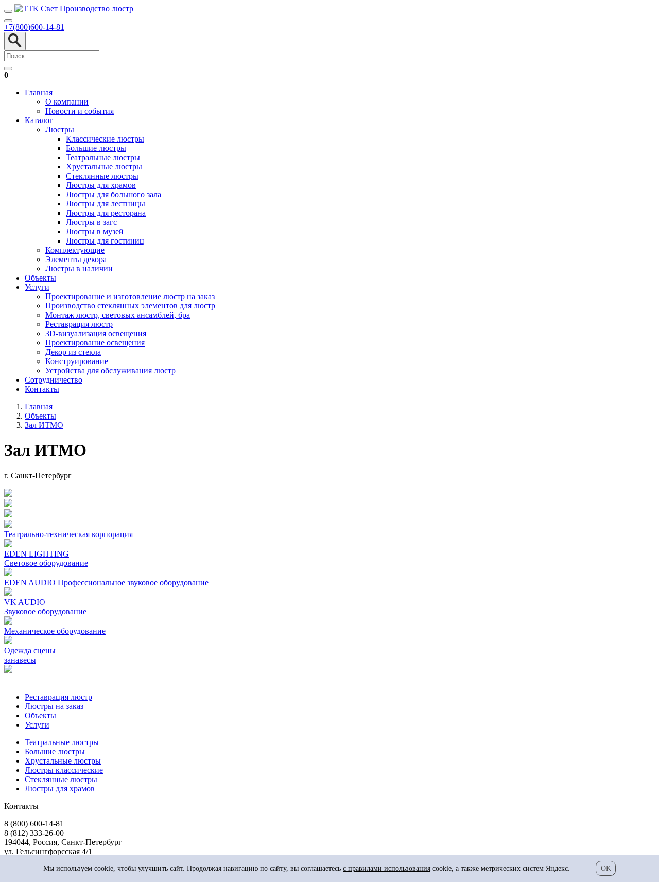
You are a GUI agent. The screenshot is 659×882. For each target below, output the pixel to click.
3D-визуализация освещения (95, 333)
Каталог (39, 120)
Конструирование (76, 361)
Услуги (37, 287)
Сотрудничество (53, 379)
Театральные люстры (103, 157)
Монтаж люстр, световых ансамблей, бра (117, 314)
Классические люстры (105, 138)
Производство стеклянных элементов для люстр (130, 305)
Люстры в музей (95, 231)
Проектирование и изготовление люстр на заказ (130, 296)
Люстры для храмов (101, 185)
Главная (39, 92)
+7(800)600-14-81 (34, 27)
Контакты (42, 389)
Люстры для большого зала (113, 194)
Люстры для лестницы (105, 203)
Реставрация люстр (79, 324)
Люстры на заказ (54, 706)
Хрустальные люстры (104, 166)
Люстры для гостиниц (105, 240)
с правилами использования (386, 868)
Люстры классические (64, 770)
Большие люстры (96, 148)
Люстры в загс (91, 222)
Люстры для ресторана (106, 213)
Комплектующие (75, 250)
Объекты (40, 277)
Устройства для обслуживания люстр (110, 370)
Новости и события (79, 111)
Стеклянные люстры (102, 175)
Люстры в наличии (79, 268)
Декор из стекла (73, 352)
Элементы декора (76, 259)
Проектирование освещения (95, 342)
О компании (67, 101)
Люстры (59, 129)
